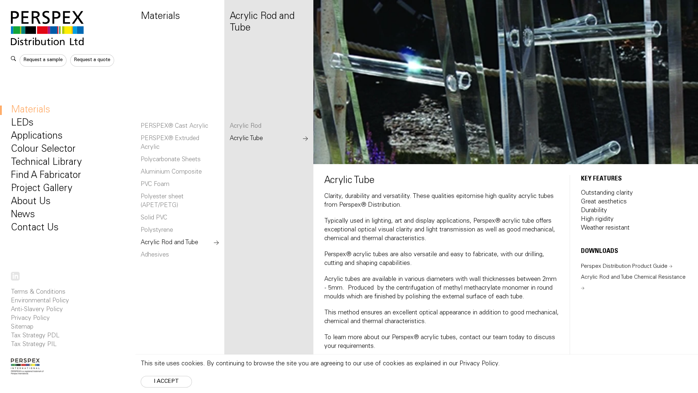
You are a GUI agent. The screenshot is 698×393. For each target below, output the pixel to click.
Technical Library (46, 162)
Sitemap (22, 327)
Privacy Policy (30, 318)
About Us (31, 202)
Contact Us (35, 228)
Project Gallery (41, 189)
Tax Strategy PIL (34, 345)
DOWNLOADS (599, 251)
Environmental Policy (40, 301)
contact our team (483, 338)
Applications (37, 136)
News (23, 215)
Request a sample (43, 60)
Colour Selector (43, 149)
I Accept (166, 381)
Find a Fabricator (46, 175)
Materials (30, 110)
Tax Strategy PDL (35, 336)
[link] (15, 276)
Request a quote (92, 60)
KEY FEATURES (601, 179)
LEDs (22, 123)
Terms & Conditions (38, 292)
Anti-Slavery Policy (37, 310)
